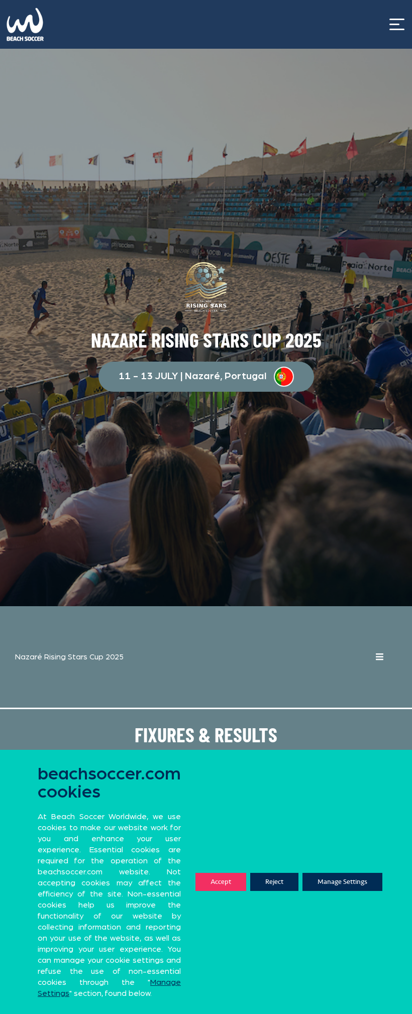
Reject (274, 881)
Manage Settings (342, 881)
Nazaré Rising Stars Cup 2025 (69, 657)
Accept (221, 881)
